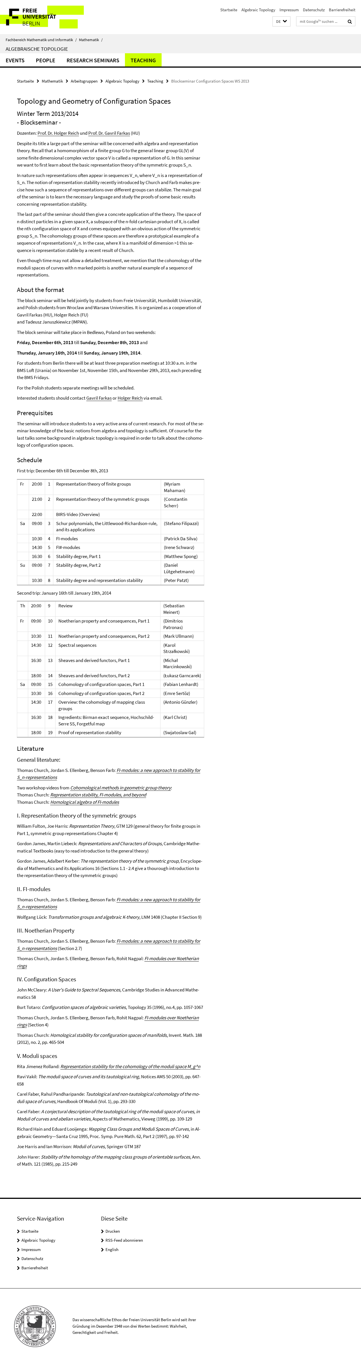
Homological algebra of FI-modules (84, 802)
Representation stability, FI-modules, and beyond (98, 795)
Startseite (228, 9)
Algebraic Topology (258, 9)
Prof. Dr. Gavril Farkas (109, 133)
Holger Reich (130, 398)
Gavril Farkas (99, 398)
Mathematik (91, 40)
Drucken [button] (112, 1231)
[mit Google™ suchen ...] (350, 21)
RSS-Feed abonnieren (124, 1240)
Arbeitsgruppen (84, 81)
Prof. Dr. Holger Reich (58, 133)
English (111, 1249)
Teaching (143, 60)
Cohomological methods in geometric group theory (120, 788)
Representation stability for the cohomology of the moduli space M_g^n (130, 1066)
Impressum (289, 9)
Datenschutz (314, 9)
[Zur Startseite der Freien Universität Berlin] (47, 17)
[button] (281, 21)
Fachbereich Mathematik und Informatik (41, 40)
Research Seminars (93, 60)
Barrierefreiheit (342, 9)
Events (15, 60)
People (45, 60)
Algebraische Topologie (37, 48)
